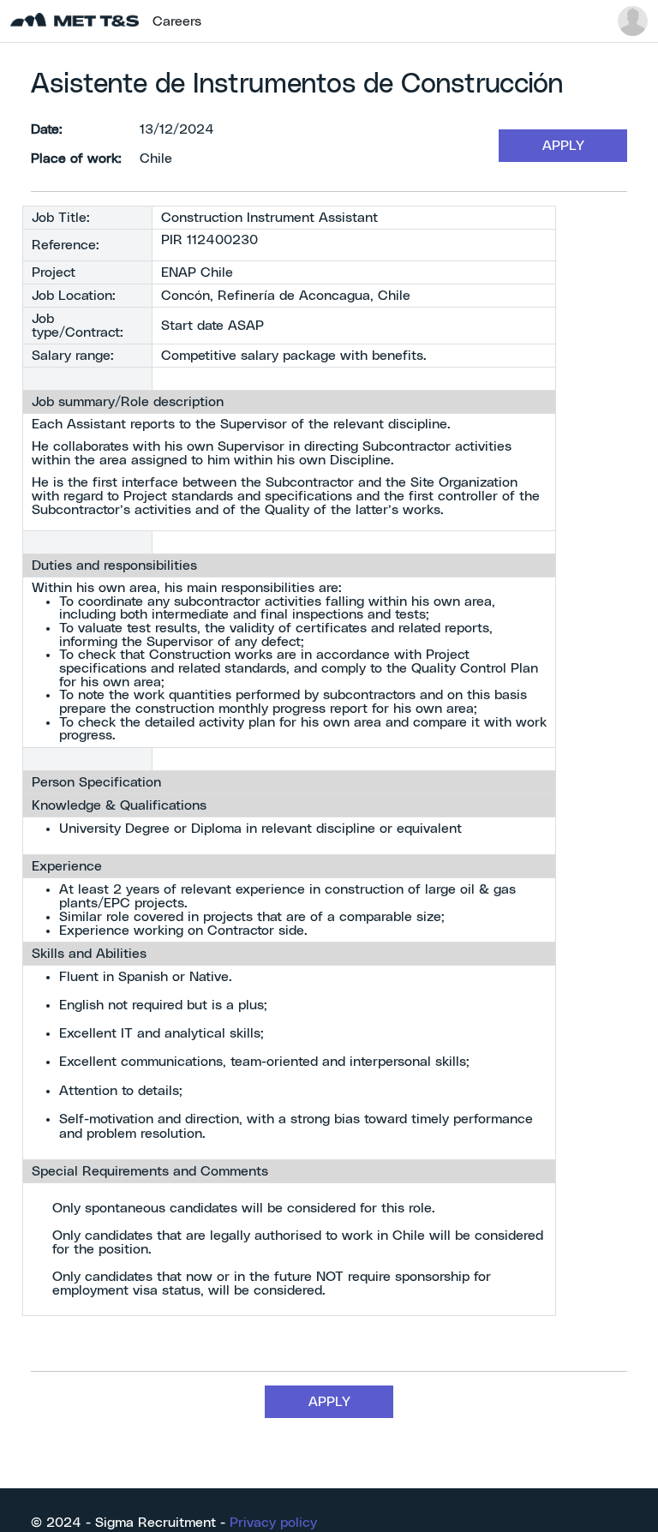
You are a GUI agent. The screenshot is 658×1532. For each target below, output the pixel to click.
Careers (177, 21)
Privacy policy (273, 1522)
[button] (633, 21)
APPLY (563, 146)
